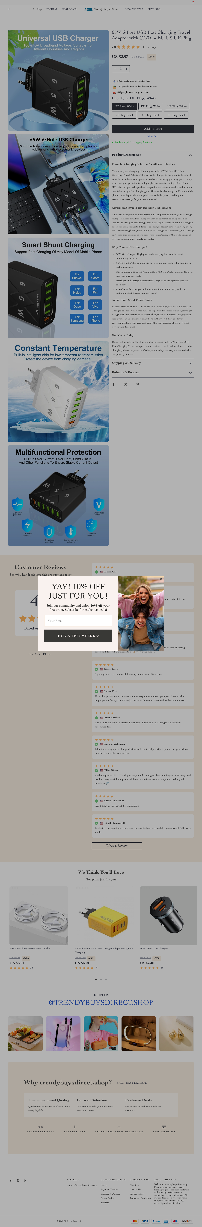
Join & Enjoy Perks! (78, 636)
